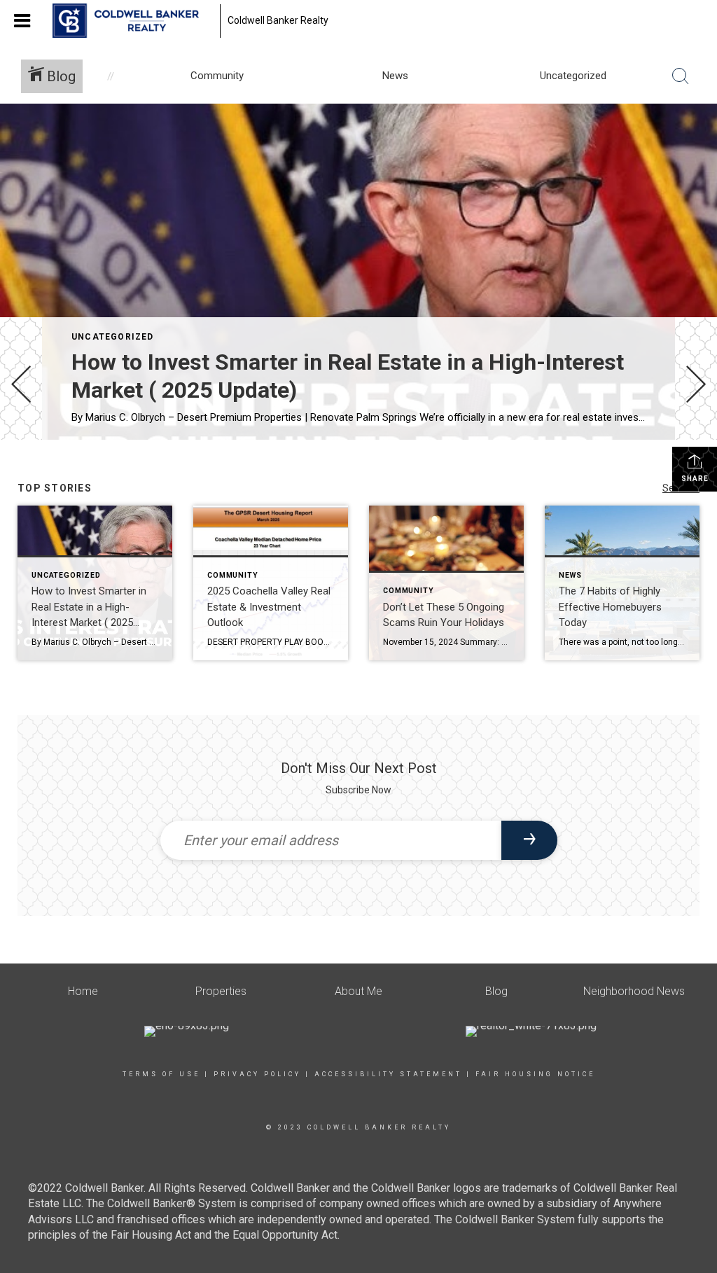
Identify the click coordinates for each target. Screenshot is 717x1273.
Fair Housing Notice (535, 1074)
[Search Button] (680, 76)
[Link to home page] (133, 21)
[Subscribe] (529, 840)
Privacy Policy (257, 1074)
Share (695, 478)
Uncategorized (112, 337)
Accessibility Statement (388, 1074)
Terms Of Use (161, 1074)
